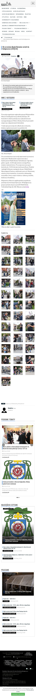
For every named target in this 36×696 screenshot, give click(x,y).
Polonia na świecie (20, 664)
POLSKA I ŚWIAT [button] (6, 28)
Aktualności (21, 403)
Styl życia (5, 17)
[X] (18, 56)
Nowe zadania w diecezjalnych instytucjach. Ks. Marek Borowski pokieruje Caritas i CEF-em (9, 104)
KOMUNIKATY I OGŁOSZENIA (10, 20)
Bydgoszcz (8, 403)
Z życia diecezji (7, 11)
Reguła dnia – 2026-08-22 (9, 617)
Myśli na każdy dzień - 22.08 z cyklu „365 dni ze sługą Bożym (16, 624)
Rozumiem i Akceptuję (18, 694)
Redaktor (13, 56)
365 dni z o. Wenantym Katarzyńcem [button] (13, 25)
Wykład (11, 31)
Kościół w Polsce (19, 11)
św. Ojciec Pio (8, 663)
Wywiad (4, 31)
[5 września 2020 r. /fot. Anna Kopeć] (6, 239)
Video (23, 31)
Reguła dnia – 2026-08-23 (9, 599)
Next (31, 445)
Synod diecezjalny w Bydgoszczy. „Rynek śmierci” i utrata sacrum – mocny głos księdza (18, 555)
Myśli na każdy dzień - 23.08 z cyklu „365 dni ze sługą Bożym (16, 605)
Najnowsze (5, 8)
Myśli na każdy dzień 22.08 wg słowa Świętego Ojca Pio (15, 611)
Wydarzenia (20, 14)
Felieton (28, 14)
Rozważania (21, 8)
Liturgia (13, 8)
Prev (3, 445)
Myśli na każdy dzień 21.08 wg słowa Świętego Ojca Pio (15, 630)
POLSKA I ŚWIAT (10, 664)
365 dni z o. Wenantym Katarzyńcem (23, 663)
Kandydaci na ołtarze (27, 662)
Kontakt (29, 31)
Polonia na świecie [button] (20, 28)
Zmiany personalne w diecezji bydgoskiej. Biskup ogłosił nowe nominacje (27, 104)
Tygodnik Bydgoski (8, 34)
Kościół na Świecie (8, 14)
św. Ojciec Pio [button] (24, 22)
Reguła (17, 31)
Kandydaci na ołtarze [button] (9, 22)
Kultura (12, 17)
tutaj (27, 187)
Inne (25, 17)
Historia (19, 17)
